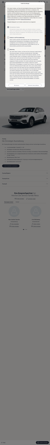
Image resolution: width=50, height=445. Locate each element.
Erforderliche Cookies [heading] (15, 27)
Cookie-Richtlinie (11, 19)
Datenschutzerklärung (26, 19)
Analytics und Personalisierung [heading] (17, 37)
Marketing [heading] (12, 49)
